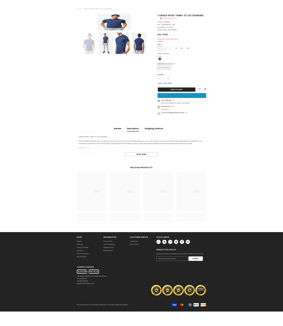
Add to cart (176, 89)
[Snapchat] (182, 242)
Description (133, 128)
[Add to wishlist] (199, 89)
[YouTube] (188, 242)
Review (117, 128)
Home (79, 9)
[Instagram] (164, 242)
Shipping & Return (154, 128)
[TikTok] (176, 242)
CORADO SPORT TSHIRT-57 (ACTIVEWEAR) (181, 15)
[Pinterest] (170, 242)
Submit (195, 259)
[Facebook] (158, 242)
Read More (141, 154)
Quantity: (161, 74)
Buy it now (182, 95)
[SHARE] (204, 89)
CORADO (167, 22)
